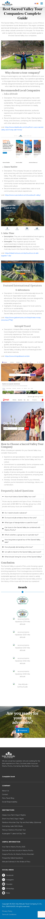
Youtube (9, 884)
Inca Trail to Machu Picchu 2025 (13, 847)
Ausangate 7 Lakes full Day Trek (14, 834)
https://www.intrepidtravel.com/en (17, 356)
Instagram (10, 880)
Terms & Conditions (9, 914)
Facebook (9, 875)
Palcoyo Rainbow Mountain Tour (14, 830)
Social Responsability (9, 802)
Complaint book (8, 777)
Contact (5, 794)
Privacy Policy (7, 911)
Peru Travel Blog (8, 798)
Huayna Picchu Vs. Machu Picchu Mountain (18, 854)
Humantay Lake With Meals (12, 826)
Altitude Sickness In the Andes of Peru (16, 862)
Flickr (8, 893)
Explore (23, 730)
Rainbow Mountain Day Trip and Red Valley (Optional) (21, 822)
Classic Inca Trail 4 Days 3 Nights (14, 815)
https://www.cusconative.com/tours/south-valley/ (23, 195)
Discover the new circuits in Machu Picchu (17, 850)
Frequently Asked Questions (12, 858)
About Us (5, 791)
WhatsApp (10, 889)
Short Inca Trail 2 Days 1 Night (13, 819)
